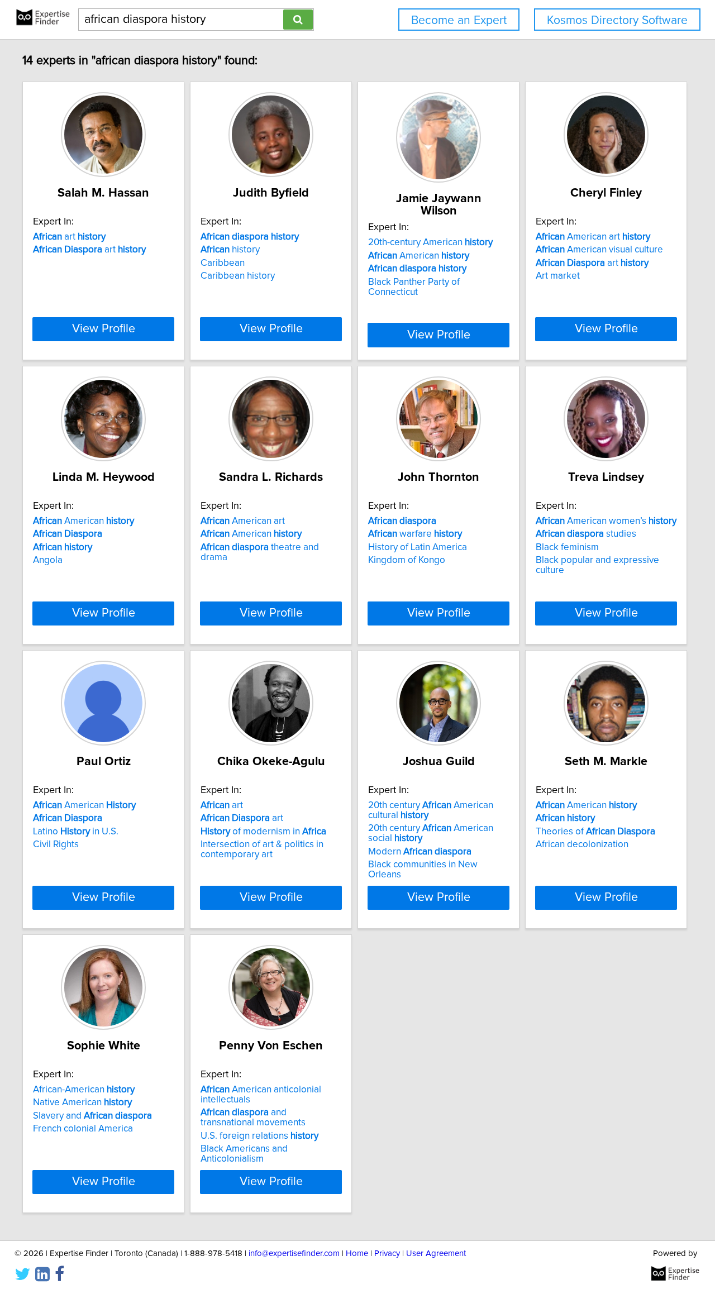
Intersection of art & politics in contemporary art (262, 849)
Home (357, 1253)
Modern (419, 852)
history (230, 250)
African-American (84, 1090)
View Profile (103, 329)
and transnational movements (253, 1117)
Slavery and (92, 1116)
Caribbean (223, 263)
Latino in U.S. (75, 832)
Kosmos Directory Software (617, 20)
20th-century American (430, 242)
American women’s (606, 521)
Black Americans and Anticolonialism (244, 1154)
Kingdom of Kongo (406, 560)
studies (586, 534)
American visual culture (599, 250)
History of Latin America (417, 547)
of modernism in (263, 832)
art (69, 237)
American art (593, 237)
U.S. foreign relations (259, 1136)
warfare (415, 534)
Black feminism (567, 547)
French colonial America (83, 1129)
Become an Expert (459, 20)
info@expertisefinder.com (294, 1253)
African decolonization (582, 844)
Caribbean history (238, 276)
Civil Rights (56, 844)
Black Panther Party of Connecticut (414, 287)
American (418, 256)
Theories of (595, 832)
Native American (82, 1102)
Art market (558, 276)
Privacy (387, 1253)
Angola (48, 560)
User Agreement (436, 1253)
